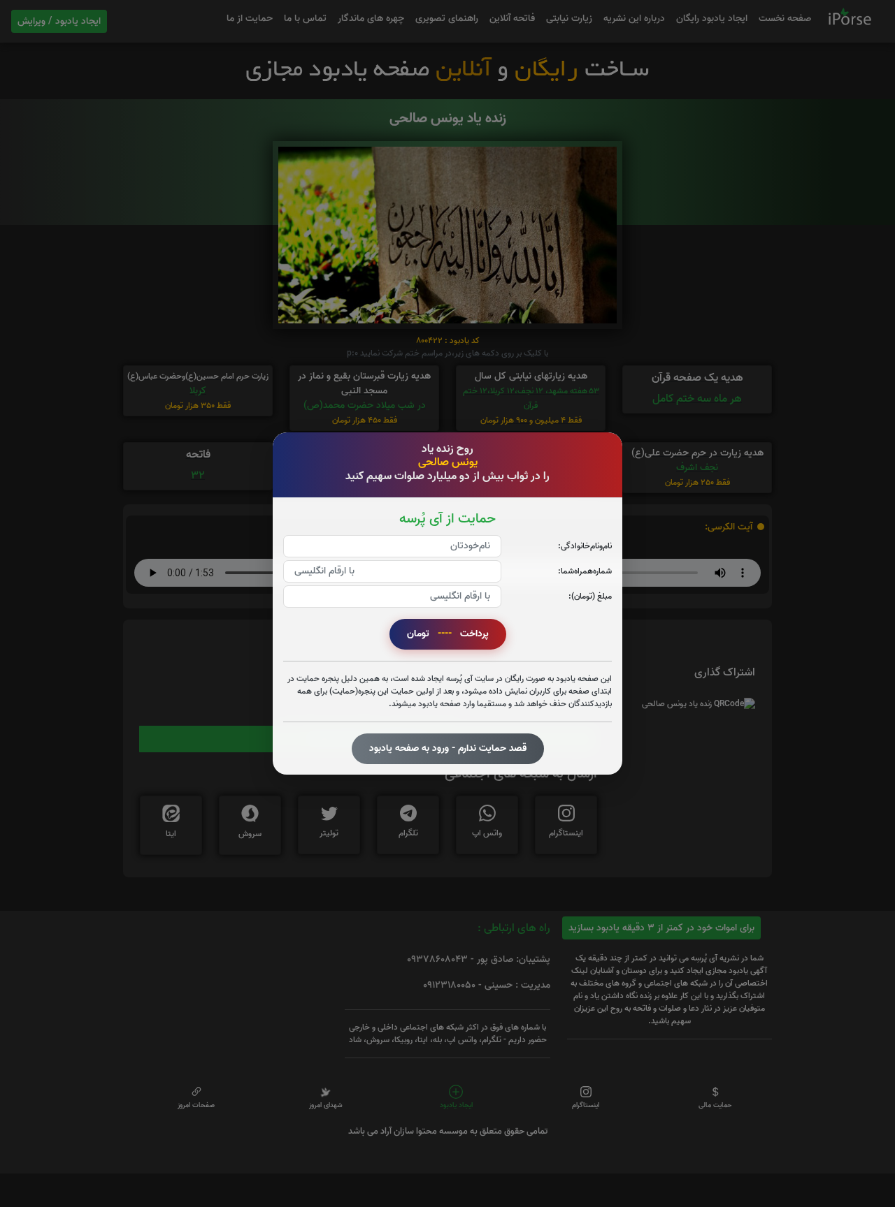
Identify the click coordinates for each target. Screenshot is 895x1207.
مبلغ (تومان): (590, 596)
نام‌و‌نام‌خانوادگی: (585, 546)
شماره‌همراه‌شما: (585, 571)
